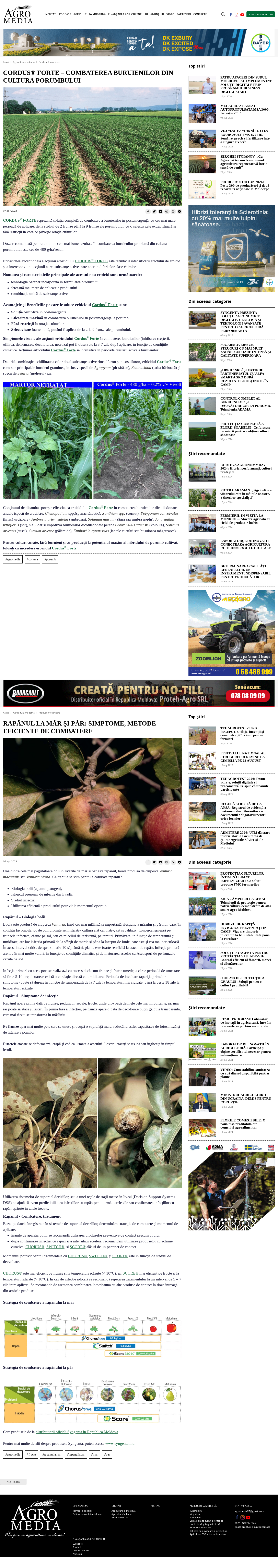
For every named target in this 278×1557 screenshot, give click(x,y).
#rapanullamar (51, 1454)
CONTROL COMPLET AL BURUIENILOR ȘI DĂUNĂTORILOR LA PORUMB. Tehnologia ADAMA (245, 404)
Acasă (6, 61)
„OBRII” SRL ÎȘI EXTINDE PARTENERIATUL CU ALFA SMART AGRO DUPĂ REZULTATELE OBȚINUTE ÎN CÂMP (244, 377)
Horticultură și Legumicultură (205, 1524)
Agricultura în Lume (122, 1514)
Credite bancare (81, 1550)
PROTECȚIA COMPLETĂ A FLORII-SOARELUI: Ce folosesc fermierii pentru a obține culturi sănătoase (245, 429)
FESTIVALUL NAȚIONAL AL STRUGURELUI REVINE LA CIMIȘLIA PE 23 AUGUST (242, 757)
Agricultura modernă (24, 61)
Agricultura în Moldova (124, 1510)
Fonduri (77, 1547)
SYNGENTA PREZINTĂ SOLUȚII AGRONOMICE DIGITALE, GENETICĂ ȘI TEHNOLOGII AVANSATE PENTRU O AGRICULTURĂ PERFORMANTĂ (242, 322)
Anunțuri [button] (157, 14)
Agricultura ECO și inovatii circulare (208, 1534)
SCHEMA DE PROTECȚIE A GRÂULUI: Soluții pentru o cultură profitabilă (242, 981)
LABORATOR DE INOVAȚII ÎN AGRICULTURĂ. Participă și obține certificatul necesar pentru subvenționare (245, 1050)
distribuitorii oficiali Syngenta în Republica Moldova (77, 1432)
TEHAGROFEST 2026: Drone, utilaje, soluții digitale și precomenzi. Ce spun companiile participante (244, 784)
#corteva (32, 559)
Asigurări (77, 1553)
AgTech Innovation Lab (260, 14)
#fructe (31, 1454)
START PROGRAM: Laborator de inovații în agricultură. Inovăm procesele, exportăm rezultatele (245, 1022)
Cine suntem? (80, 1505)
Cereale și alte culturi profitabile (206, 1520)
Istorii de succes (120, 1517)
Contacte (200, 14)
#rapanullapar (76, 1454)
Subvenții (78, 1543)
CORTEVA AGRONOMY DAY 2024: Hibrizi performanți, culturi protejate (246, 468)
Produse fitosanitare (49, 61)
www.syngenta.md (120, 1443)
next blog (13, 1482)
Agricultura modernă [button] (89, 14)
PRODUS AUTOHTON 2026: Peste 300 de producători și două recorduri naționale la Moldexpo (244, 185)
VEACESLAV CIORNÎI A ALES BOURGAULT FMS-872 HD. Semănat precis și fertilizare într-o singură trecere (245, 137)
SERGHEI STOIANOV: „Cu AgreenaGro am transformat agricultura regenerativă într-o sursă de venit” (243, 162)
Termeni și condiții (82, 1510)
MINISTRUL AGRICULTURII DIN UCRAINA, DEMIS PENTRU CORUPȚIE (245, 1098)
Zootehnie (195, 1517)
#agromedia (12, 559)
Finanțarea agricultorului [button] (128, 14)
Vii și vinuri (195, 1514)
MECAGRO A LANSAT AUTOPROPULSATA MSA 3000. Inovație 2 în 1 (244, 109)
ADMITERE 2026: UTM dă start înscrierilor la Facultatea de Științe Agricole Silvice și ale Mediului (245, 838)
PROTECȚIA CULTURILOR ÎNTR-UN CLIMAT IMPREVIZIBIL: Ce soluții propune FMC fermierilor (242, 879)
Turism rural (196, 1510)
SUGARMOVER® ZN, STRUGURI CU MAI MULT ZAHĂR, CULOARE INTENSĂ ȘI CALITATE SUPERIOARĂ (245, 350)
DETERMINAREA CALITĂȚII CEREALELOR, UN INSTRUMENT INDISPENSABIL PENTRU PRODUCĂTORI (245, 571)
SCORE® (77, 1247)
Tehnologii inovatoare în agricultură (208, 1530)
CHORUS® (34, 1247)
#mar (94, 1454)
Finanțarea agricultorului (89, 1539)
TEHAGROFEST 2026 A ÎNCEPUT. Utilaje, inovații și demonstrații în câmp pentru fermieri (242, 733)
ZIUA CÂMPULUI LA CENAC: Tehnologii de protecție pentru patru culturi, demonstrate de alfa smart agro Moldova (245, 904)
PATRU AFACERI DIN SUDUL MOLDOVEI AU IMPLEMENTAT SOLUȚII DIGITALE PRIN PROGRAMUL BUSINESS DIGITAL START (246, 85)
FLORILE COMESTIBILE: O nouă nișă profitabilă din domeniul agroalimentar (242, 1124)
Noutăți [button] (51, 14)
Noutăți (116, 1505)
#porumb (50, 559)
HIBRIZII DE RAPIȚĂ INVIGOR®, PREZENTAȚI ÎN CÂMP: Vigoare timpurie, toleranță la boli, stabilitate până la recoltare (245, 931)
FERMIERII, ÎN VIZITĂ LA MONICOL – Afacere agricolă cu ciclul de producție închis (245, 519)
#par (107, 1454)
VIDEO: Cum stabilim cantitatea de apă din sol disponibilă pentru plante (245, 1073)
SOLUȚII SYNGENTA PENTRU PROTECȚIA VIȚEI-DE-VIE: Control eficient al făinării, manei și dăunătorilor (245, 958)
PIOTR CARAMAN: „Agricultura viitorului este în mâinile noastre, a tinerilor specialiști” (246, 493)
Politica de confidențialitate (87, 1514)
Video (170, 14)
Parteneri (184, 14)
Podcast (65, 14)
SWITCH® (55, 1247)
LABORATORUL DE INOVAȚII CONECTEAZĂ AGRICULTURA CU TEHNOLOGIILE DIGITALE (245, 544)
